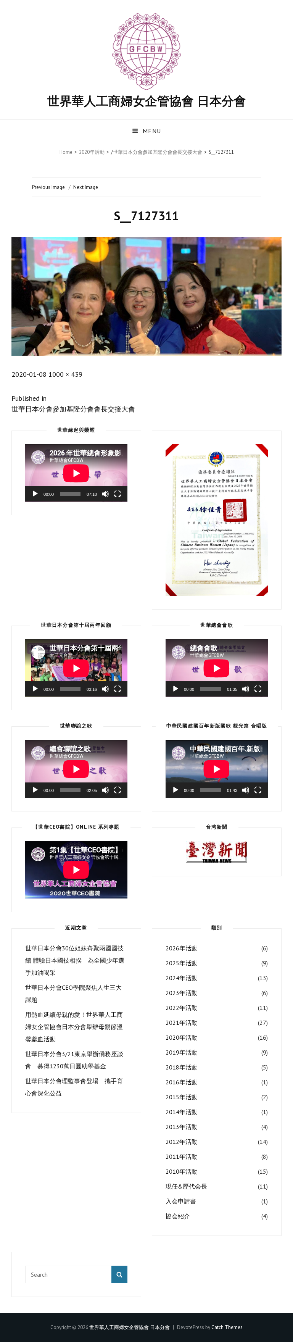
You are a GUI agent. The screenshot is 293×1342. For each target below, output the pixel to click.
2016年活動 (182, 1082)
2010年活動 (182, 1171)
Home (66, 152)
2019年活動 (182, 1052)
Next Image (85, 187)
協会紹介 (178, 1216)
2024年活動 (182, 978)
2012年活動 (182, 1141)
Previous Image (48, 187)
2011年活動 (182, 1156)
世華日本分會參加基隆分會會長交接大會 (157, 152)
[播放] (35, 494)
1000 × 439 (65, 374)
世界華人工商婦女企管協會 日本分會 (146, 101)
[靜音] (105, 494)
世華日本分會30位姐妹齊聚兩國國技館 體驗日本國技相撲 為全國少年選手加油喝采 (74, 960)
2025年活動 (182, 963)
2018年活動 (182, 1067)
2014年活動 (182, 1112)
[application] (76, 473)
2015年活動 (182, 1097)
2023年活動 (182, 993)
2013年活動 (182, 1127)
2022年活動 (182, 1007)
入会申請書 (181, 1201)
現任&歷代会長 (186, 1186)
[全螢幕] (117, 494)
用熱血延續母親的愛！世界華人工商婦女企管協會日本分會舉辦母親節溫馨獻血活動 (74, 1027)
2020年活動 (92, 152)
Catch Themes (227, 1327)
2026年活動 (182, 948)
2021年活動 (182, 1022)
